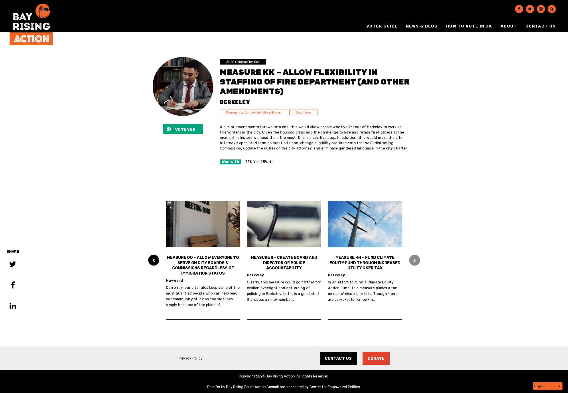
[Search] (552, 9)
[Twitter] (530, 9)
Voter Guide (382, 26)
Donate (376, 358)
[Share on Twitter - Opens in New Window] (12, 264)
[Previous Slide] (153, 260)
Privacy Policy (190, 358)
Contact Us (540, 26)
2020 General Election (243, 62)
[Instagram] (541, 9)
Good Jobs (304, 112)
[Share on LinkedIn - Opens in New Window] (13, 307)
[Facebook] (519, 9)
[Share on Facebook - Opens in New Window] (13, 285)
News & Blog (422, 26)
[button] (547, 386)
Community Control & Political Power (254, 112)
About (509, 26)
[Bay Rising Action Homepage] (31, 24)
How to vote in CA (469, 26)
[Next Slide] (414, 260)
